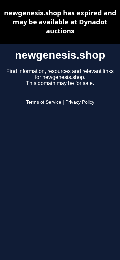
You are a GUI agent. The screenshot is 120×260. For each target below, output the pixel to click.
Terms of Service (43, 102)
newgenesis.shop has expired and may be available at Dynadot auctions (60, 21)
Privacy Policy (79, 102)
